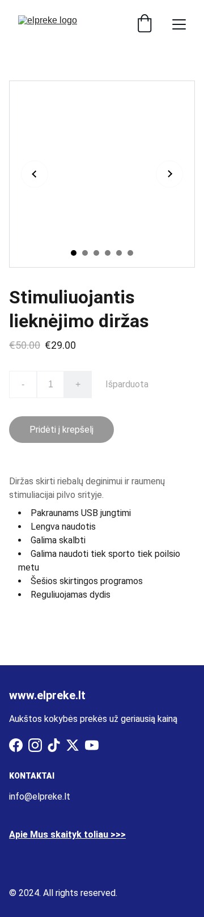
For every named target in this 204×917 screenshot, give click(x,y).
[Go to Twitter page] (72, 745)
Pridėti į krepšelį (61, 429)
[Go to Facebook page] (16, 745)
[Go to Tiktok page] (54, 745)
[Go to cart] (144, 24)
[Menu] (179, 24)
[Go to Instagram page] (35, 745)
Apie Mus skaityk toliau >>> (67, 834)
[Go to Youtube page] (92, 745)
